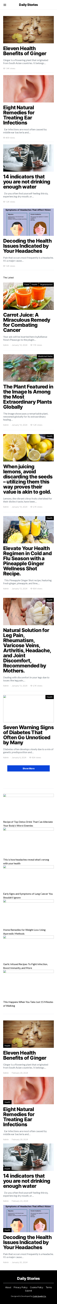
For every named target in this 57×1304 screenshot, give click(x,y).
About (8, 1287)
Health (34, 284)
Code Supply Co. (39, 1296)
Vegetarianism (46, 284)
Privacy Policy (20, 1287)
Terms (49, 1287)
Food (26, 284)
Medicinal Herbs (45, 356)
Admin (6, 345)
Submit (28, 1290)
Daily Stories (28, 5)
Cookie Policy (36, 1287)
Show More (29, 768)
